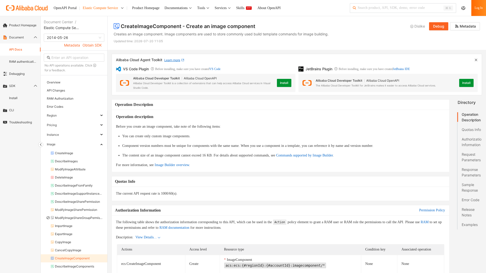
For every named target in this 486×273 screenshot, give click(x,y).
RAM (425, 222)
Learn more (172, 60)
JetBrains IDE (401, 69)
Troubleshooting (20, 122)
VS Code (214, 69)
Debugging (17, 74)
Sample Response (470, 187)
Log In (479, 8)
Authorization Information (471, 142)
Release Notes (468, 212)
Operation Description (471, 117)
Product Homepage (22, 25)
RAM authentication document (23, 61)
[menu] (20, 73)
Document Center (58, 22)
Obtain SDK (92, 45)
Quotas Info (471, 129)
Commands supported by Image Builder (304, 155)
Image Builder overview (172, 165)
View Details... (146, 237)
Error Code (470, 200)
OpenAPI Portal (65, 8)
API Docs (15, 49)
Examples (470, 224)
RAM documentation (174, 228)
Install (13, 98)
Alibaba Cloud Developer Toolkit (156, 78)
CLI (11, 110)
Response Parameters (471, 172)
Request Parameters (471, 157)
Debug (438, 26)
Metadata (72, 45)
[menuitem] (20, 25)
